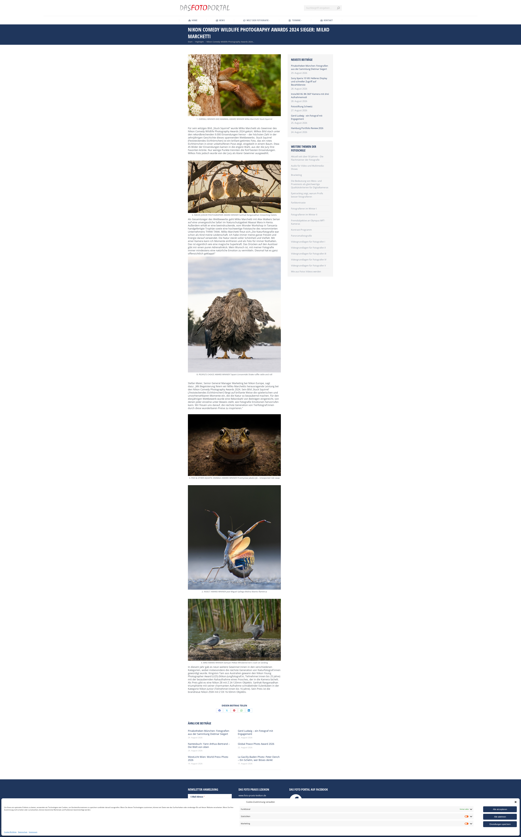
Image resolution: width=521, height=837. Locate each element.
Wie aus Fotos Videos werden (306, 271)
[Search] (338, 8)
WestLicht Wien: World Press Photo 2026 (208, 758)
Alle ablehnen (500, 817)
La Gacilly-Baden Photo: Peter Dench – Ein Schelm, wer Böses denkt (259, 758)
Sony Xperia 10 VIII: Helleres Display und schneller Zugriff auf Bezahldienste (309, 81)
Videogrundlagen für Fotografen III (308, 253)
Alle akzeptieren (500, 809)
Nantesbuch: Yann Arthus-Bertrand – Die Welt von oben (209, 745)
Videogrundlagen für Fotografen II (308, 247)
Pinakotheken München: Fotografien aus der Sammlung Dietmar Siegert (208, 732)
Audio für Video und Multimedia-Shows (307, 167)
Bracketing (296, 174)
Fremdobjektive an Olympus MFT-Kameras (308, 222)
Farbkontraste (298, 202)
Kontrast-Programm (301, 229)
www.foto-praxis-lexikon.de (252, 795)
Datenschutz (22, 832)
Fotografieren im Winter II (304, 214)
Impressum (33, 832)
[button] (515, 802)
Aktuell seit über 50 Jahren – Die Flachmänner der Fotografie (307, 158)
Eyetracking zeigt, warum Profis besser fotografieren (307, 195)
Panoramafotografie (301, 235)
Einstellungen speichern (500, 824)
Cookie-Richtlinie (10, 832)
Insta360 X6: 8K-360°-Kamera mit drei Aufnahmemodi (310, 96)
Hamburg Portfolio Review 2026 (307, 128)
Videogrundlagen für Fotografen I (308, 241)
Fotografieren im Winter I (304, 208)
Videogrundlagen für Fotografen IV (308, 259)
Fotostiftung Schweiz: (302, 106)
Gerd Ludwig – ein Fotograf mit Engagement (255, 732)
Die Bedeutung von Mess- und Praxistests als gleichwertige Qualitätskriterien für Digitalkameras (309, 184)
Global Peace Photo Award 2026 (256, 743)
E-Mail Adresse (198, 796)
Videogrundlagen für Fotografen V (308, 265)
